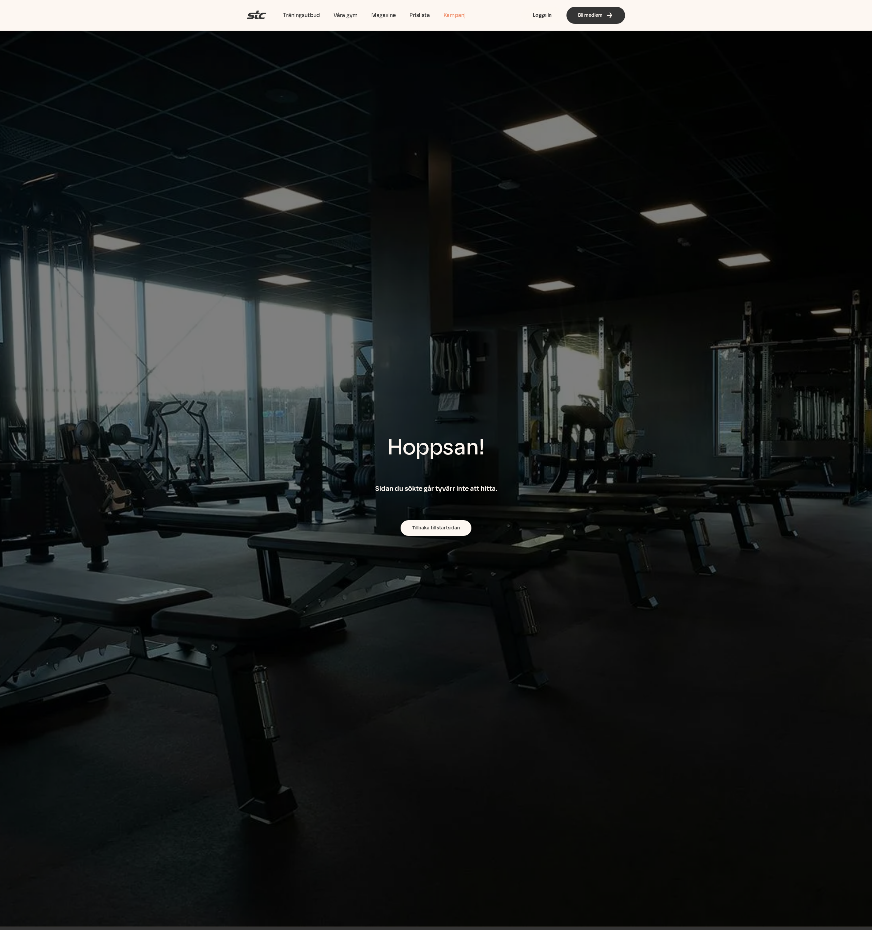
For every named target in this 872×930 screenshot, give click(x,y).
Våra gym (345, 15)
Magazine (383, 15)
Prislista (419, 15)
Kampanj (454, 15)
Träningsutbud (301, 15)
